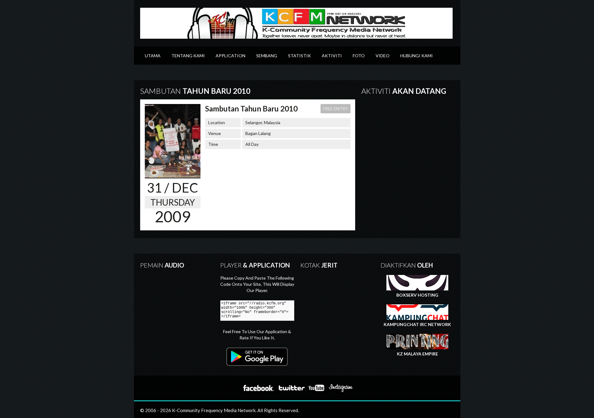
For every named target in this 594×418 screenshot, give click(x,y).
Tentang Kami (188, 55)
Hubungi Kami (416, 55)
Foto (359, 55)
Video (383, 55)
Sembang (266, 55)
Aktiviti (332, 55)
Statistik (299, 55)
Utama (153, 55)
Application (230, 55)
